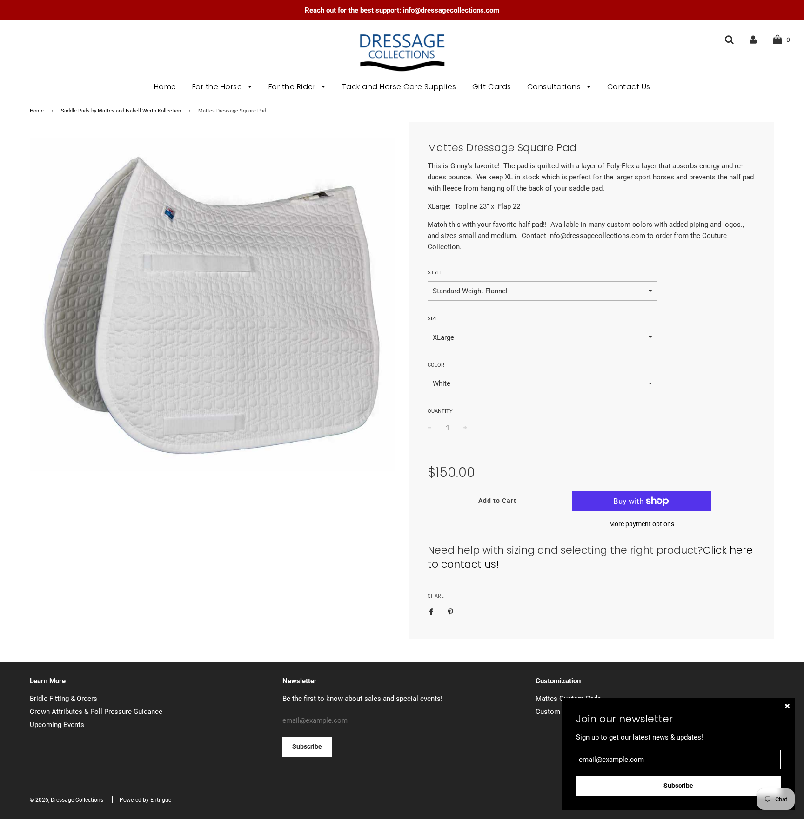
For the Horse (218, 86)
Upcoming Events (57, 724)
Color (436, 365)
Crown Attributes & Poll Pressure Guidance (96, 711)
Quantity (440, 411)
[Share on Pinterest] (450, 611)
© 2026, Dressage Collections (66, 800)
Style (435, 273)
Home (165, 86)
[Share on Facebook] (434, 611)
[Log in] (753, 39)
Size (433, 319)
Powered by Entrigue (145, 800)
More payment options (641, 524)
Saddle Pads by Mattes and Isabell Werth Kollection (121, 111)
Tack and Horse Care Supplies (399, 86)
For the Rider (293, 86)
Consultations (555, 86)
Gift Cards (491, 86)
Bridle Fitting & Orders (63, 698)
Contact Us (628, 86)
